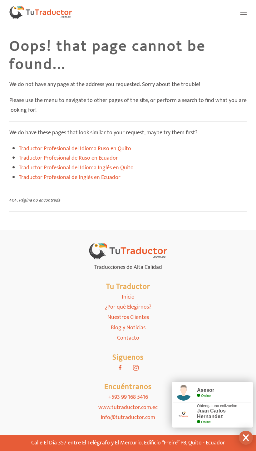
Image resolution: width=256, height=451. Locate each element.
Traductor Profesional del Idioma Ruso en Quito (75, 148)
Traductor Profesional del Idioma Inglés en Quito (76, 167)
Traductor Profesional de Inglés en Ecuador (70, 177)
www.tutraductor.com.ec (128, 407)
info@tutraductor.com (128, 417)
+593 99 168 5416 (128, 397)
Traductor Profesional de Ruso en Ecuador (68, 158)
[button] (243, 12)
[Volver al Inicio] (40, 12)
